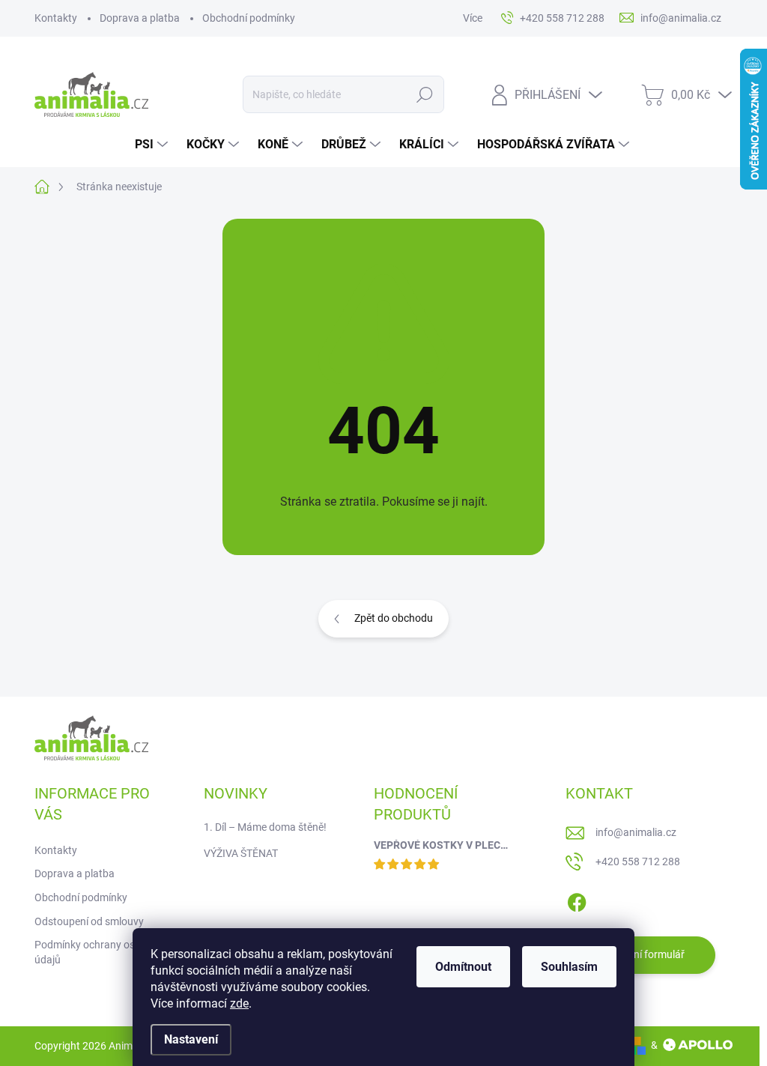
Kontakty (55, 18)
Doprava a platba (140, 18)
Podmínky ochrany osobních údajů (100, 952)
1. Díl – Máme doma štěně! (265, 827)
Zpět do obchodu (393, 618)
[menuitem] (153, 144)
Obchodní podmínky (248, 18)
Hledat (424, 94)
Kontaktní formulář (640, 954)
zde (239, 1003)
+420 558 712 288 (637, 861)
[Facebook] (577, 899)
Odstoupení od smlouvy (89, 921)
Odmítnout (463, 967)
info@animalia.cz (635, 832)
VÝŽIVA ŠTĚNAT (241, 853)
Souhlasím (569, 967)
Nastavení (191, 1039)
